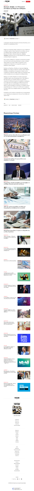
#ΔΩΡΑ (9, 105)
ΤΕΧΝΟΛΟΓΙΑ (5, 296)
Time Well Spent (17, 454)
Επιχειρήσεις (17, 431)
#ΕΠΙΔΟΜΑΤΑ (19, 105)
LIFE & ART (5, 345)
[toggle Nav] (4, 1)
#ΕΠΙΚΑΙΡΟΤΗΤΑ (6, 105)
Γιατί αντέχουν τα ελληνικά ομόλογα (10, 260)
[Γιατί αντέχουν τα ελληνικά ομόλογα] (24, 264)
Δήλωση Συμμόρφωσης (17, 463)
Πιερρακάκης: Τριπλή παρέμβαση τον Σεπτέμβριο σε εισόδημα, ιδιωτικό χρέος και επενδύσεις (17, 183)
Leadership (17, 440)
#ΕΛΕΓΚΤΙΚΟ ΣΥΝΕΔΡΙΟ (14, 105)
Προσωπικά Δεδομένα (17, 470)
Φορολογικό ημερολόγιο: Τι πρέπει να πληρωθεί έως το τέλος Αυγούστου (17, 231)
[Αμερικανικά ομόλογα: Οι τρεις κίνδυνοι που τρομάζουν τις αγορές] (17, 148)
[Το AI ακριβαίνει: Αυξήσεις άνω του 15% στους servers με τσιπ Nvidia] (24, 301)
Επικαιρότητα (17, 430)
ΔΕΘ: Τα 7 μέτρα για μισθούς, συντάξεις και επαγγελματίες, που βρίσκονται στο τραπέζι (15, 207)
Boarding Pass (17, 448)
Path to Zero (17, 455)
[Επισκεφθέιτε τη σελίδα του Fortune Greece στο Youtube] (17, 479)
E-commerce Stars (17, 452)
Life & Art (17, 433)
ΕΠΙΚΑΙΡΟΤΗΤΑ (6, 5)
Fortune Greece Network (17, 425)
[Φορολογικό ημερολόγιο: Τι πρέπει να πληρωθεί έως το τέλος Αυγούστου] (17, 219)
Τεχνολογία (17, 434)
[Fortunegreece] (7, 2)
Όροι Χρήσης (17, 469)
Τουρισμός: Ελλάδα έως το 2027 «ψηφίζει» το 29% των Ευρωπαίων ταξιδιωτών (10, 310)
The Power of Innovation (17, 449)
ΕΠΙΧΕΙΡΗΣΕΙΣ (6, 333)
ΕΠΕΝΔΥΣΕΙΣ (5, 259)
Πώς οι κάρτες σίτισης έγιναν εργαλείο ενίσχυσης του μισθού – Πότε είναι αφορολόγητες (9, 323)
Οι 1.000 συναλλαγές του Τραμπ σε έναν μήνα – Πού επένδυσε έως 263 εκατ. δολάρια (10, 286)
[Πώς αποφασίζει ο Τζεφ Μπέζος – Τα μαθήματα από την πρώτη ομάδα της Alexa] (24, 375)
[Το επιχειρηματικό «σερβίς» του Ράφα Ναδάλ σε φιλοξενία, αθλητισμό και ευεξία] (24, 350)
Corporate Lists (17, 419)
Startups (17, 437)
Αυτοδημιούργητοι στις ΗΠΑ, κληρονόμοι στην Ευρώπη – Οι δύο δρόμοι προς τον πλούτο (10, 274)
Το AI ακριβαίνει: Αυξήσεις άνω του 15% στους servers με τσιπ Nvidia (10, 298)
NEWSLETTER (28, 1)
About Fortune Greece (17, 460)
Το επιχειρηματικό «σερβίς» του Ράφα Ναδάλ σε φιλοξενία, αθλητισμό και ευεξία (9, 347)
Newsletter (17, 466)
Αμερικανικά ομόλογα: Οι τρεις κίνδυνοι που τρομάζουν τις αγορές (15, 159)
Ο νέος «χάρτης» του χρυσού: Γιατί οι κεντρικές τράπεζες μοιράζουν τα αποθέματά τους (10, 249)
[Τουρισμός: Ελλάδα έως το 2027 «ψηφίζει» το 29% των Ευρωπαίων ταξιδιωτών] (24, 313)
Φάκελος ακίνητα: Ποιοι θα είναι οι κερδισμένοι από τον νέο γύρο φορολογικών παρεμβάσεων (17, 135)
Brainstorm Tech (17, 451)
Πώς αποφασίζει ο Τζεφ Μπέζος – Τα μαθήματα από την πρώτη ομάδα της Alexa (10, 372)
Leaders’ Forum (17, 422)
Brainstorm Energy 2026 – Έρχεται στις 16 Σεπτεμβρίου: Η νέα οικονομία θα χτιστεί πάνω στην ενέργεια (10, 385)
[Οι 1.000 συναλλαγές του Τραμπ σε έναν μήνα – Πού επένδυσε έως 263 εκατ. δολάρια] (24, 289)
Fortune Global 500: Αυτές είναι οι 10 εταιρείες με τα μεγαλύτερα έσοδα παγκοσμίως (10, 335)
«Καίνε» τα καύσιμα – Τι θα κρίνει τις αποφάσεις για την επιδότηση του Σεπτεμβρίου (10, 237)
